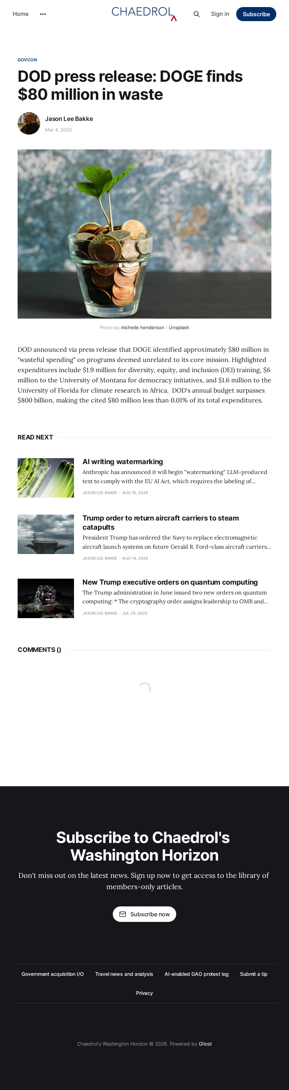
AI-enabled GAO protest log (197, 974)
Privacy (144, 993)
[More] (43, 14)
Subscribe (256, 14)
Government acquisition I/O (52, 974)
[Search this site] (196, 14)
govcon (27, 59)
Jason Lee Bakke (69, 118)
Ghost (205, 1044)
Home (21, 13)
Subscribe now (150, 914)
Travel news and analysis (124, 974)
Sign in (220, 13)
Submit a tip (254, 974)
